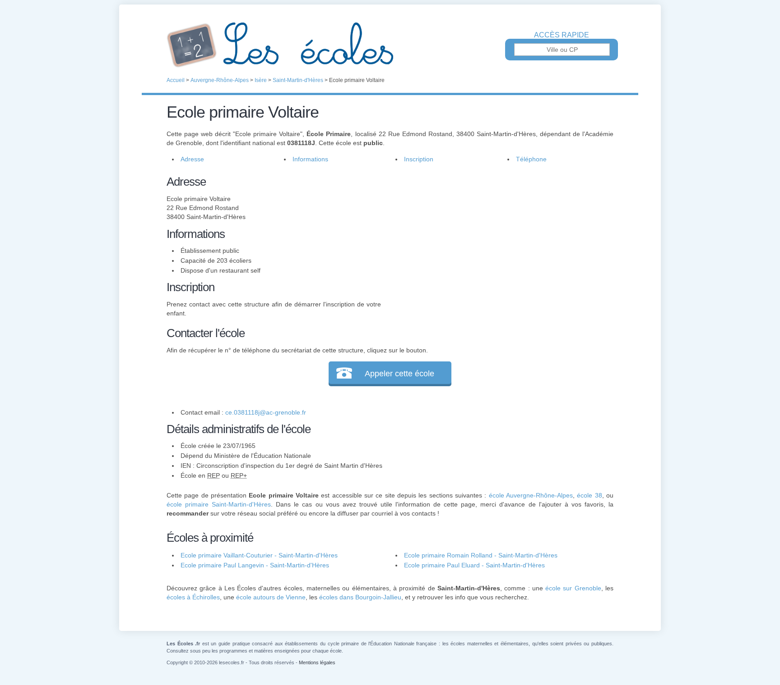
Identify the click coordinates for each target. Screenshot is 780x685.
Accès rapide (561, 35)
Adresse (192, 159)
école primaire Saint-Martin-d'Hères (219, 504)
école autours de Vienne (271, 597)
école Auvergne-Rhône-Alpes (531, 495)
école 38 (589, 495)
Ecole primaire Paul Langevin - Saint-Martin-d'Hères (255, 565)
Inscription (418, 159)
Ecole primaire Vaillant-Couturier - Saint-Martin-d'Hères (259, 555)
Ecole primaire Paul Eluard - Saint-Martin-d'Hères (474, 565)
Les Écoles (390, 45)
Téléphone (531, 159)
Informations (310, 159)
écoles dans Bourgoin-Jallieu (360, 597)
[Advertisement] (497, 236)
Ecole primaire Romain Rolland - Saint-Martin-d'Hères (480, 555)
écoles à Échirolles (193, 597)
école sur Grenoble (573, 588)
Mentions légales (317, 662)
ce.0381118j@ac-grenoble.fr (265, 412)
